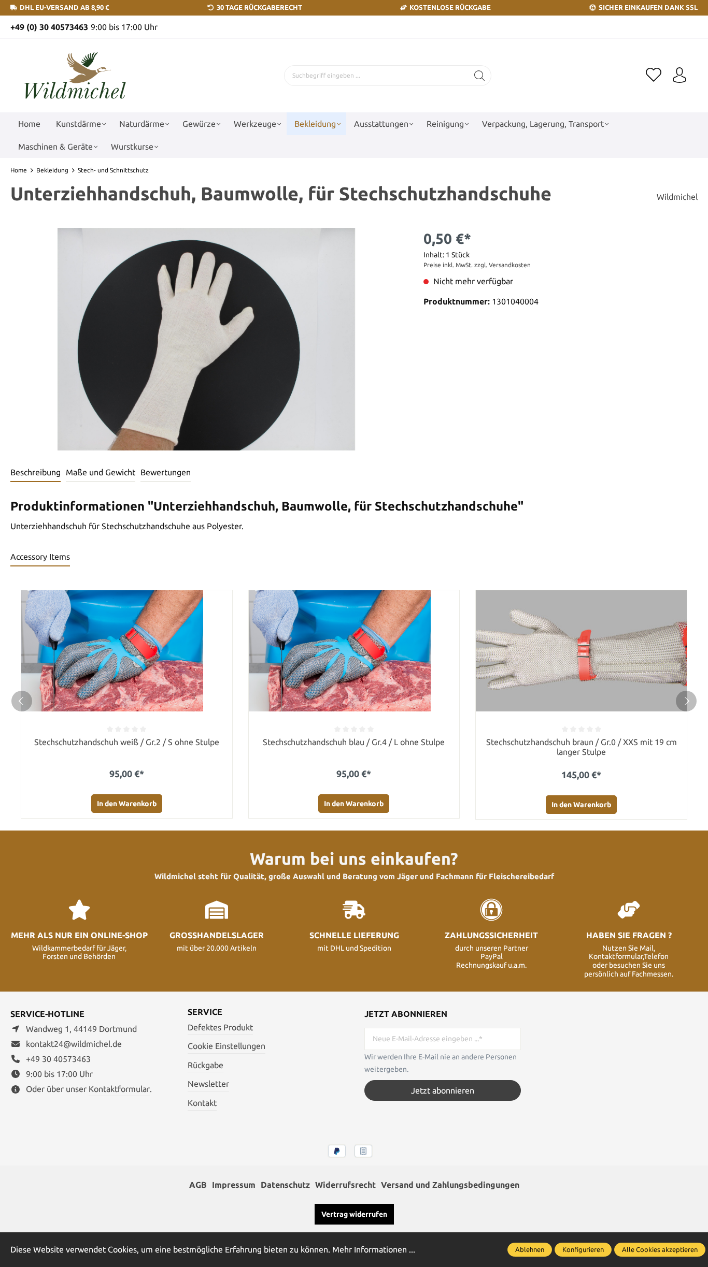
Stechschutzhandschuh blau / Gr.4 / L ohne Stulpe (354, 742)
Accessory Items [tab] (40, 556)
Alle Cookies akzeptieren (660, 1249)
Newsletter (208, 1083)
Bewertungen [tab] (165, 472)
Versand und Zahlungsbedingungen (450, 1184)
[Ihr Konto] (679, 75)
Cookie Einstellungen (226, 1046)
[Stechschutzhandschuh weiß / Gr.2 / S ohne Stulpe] (126, 650)
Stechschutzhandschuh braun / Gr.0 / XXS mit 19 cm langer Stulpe (581, 746)
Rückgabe (205, 1065)
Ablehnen (529, 1249)
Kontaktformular (119, 1089)
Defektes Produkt (220, 1027)
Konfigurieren (583, 1249)
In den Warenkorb (127, 803)
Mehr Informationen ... (373, 1249)
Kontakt (202, 1103)
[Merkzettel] (653, 75)
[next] (686, 701)
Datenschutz (285, 1184)
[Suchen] (479, 75)
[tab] (35, 472)
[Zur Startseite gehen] (75, 76)
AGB (198, 1184)
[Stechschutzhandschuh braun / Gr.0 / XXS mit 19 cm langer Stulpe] (581, 650)
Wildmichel (677, 196)
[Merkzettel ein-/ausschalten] (222, 600)
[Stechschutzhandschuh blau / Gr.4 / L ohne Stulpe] (354, 650)
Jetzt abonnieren (442, 1090)
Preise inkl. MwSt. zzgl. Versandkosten (477, 264)
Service (205, 1012)
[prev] (21, 701)
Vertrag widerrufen (354, 1214)
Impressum (234, 1184)
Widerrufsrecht (345, 1184)
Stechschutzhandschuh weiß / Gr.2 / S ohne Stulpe (126, 742)
